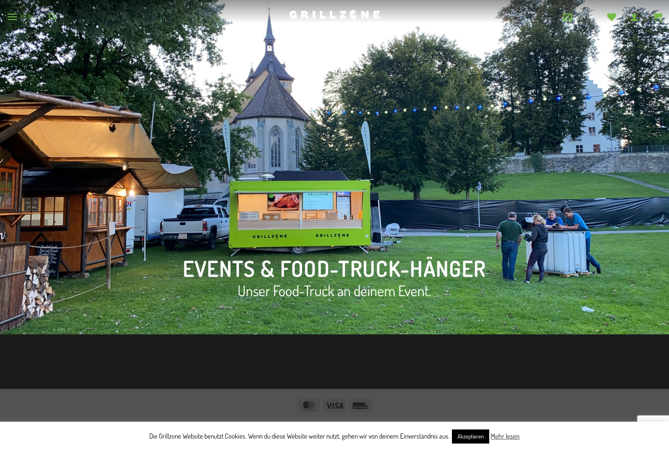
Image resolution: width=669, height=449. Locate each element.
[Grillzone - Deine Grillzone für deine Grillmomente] (334, 16)
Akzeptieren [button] (470, 436)
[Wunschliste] (611, 17)
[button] (21, 16)
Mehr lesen (505, 436)
